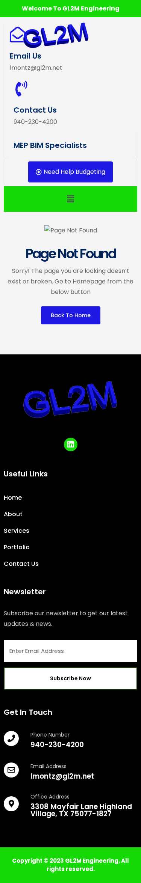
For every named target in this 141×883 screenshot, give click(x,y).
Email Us (25, 56)
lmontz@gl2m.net (62, 776)
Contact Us (35, 110)
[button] (70, 199)
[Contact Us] (21, 88)
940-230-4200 (57, 745)
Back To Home (71, 315)
